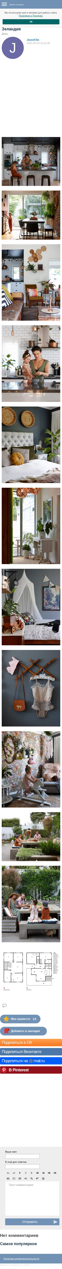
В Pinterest (19, 1070)
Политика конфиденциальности (21, 1258)
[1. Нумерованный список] (43, 1173)
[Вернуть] (14, 1173)
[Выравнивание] (37, 1178)
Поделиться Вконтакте (21, 1051)
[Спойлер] (31, 1178)
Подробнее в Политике (31, 16)
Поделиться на (23, 1060)
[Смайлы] (43, 1178)
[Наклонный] (26, 1173)
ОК (31, 22)
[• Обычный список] (37, 1173)
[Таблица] (20, 1178)
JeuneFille (33, 39)
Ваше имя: (11, 1151)
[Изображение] (8, 1178)
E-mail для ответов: (16, 1162)
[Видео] (14, 1178)
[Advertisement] (31, 92)
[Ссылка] (26, 1178)
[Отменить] (8, 1173)
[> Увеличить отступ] (55, 1173)
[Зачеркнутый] (31, 1173)
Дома (5, 33)
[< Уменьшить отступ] (49, 1173)
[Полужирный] (20, 1173)
